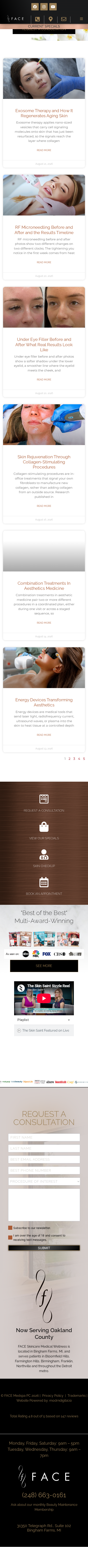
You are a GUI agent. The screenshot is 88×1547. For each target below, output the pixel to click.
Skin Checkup (44, 866)
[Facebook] (35, 6)
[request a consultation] (44, 799)
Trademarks (77, 1396)
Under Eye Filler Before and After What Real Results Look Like (44, 344)
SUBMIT (44, 1248)
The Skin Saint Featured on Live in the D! (45, 1030)
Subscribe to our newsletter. (32, 1228)
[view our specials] (44, 827)
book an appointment (44, 894)
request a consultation (44, 810)
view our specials (44, 838)
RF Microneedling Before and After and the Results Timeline (44, 230)
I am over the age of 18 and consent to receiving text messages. (39, 1237)
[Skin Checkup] (44, 854)
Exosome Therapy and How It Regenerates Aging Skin (44, 113)
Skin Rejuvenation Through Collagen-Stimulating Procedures (44, 462)
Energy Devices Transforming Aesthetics (44, 702)
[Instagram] (44, 6)
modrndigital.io (60, 1400)
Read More (44, 150)
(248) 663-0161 (44, 1495)
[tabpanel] (44, 998)
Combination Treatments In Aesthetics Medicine (44, 586)
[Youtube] (53, 6)
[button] (81, 18)
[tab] (44, 1030)
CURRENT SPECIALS (44, 26)
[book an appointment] (44, 882)
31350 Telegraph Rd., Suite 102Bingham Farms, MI (44, 1528)
